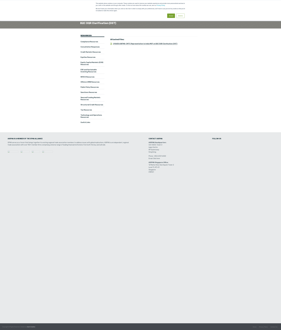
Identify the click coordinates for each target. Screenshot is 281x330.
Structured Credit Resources (92, 105)
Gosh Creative (31, 327)
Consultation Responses (90, 47)
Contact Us (273, 327)
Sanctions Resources (89, 92)
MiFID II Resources (88, 77)
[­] (214, 143)
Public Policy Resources (90, 87)
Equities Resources (88, 57)
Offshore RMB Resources (90, 82)
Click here (156, 158)
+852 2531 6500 (160, 156)
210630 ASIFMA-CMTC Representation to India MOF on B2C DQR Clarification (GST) (145, 44)
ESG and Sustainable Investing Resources (89, 71)
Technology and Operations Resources (91, 116)
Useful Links (85, 122)
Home (254, 327)
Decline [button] (180, 16)
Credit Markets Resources (91, 52)
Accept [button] (171, 16)
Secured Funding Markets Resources (90, 99)
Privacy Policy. (161, 5)
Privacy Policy (263, 327)
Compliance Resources (89, 42)
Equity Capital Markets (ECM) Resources (92, 63)
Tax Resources (86, 110)
